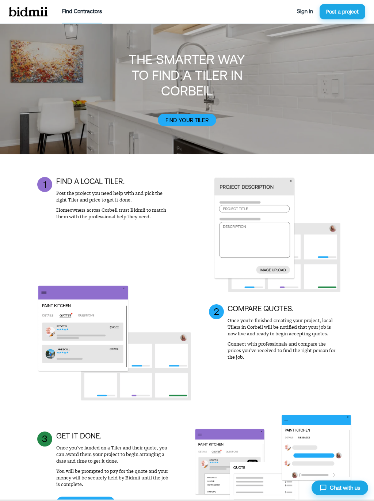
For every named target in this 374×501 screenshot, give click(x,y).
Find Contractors (82, 11)
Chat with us (345, 488)
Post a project (342, 12)
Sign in (305, 11)
